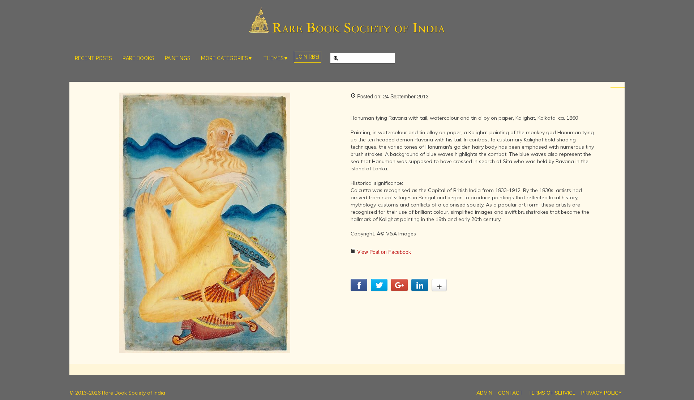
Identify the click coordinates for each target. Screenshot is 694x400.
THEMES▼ (276, 58)
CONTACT (510, 393)
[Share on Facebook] (359, 289)
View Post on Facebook (383, 251)
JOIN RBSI (307, 57)
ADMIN (484, 393)
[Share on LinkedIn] (419, 289)
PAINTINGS (177, 58)
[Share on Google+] (399, 289)
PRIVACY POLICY (601, 393)
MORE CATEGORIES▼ (227, 58)
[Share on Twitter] (379, 289)
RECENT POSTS (93, 58)
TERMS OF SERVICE (552, 393)
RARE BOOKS (138, 58)
